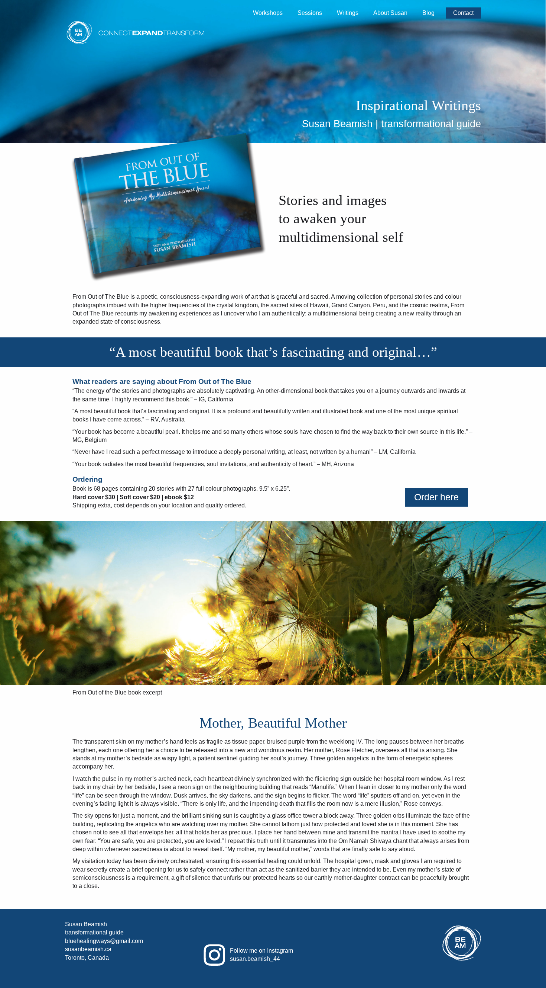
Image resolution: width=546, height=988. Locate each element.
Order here (436, 497)
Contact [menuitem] (463, 13)
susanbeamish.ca (88, 949)
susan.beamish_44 (255, 959)
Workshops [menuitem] (268, 13)
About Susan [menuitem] (390, 13)
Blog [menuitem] (428, 13)
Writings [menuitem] (347, 13)
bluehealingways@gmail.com (104, 941)
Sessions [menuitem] (310, 13)
